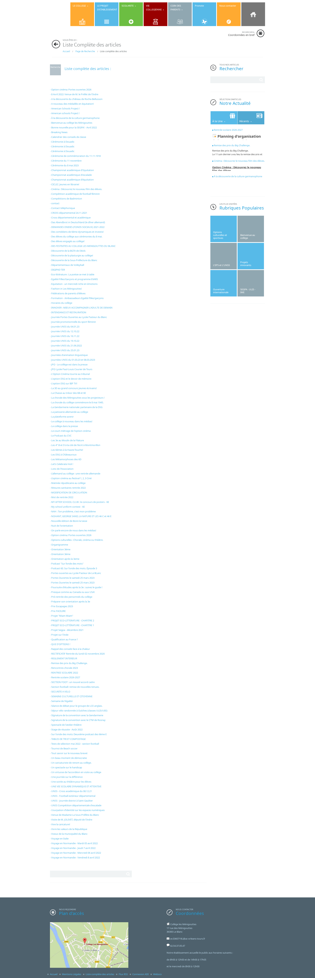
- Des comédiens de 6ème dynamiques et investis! (77, 231)
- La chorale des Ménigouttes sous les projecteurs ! (77, 397)
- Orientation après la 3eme (64, 558)
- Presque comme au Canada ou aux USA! (72, 592)
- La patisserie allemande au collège (69, 412)
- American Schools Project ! (65, 108)
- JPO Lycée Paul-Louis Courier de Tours (71, 369)
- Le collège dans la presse (64, 426)
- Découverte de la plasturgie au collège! (71, 255)
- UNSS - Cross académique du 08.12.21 (71, 791)
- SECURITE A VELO (60, 691)
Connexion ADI (140, 974)
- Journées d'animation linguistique (69, 355)
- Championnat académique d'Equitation (72, 170)
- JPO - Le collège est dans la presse (69, 364)
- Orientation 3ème (60, 549)
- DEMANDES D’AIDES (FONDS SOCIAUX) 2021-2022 (77, 227)
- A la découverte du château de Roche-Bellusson (76, 99)
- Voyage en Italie (59, 838)
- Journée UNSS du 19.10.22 (64, 340)
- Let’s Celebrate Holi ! (61, 464)
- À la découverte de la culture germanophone (75, 118)
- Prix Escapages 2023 (61, 606)
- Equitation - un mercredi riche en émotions (74, 284)
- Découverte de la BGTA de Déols (67, 250)
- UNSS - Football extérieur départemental (72, 795)
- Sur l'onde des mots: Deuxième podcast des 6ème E (78, 734)
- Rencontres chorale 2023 (64, 668)
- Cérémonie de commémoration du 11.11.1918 (75, 156)
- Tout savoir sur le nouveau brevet (69, 753)
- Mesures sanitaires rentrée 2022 (68, 487)
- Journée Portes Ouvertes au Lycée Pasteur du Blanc (78, 317)
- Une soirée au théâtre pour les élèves (70, 781)
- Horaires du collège (61, 302)
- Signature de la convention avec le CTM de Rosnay (78, 720)
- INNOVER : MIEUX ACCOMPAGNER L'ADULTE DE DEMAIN (81, 307)
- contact (54, 203)
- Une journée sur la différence (66, 777)
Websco (157, 974)
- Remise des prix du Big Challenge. (69, 663)
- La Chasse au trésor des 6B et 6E (68, 393)
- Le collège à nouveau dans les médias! (71, 421)
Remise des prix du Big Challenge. (232, 145)
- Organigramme (59, 544)
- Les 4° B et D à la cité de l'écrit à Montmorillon (75, 445)
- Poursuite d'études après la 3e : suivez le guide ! (76, 587)
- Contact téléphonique (62, 208)
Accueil (66, 51)
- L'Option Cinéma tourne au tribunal (70, 374)
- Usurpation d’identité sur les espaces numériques (77, 810)
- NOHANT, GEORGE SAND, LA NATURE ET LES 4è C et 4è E (80, 516)
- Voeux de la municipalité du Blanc (69, 833)
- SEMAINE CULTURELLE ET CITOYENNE (71, 696)
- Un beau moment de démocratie (68, 758)
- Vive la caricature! (60, 824)
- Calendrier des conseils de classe (68, 137)
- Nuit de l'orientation (61, 525)
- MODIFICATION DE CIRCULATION (68, 492)
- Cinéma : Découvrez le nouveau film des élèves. (76, 189)
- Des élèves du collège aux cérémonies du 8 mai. (76, 236)
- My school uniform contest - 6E (67, 506)
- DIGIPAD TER (57, 269)
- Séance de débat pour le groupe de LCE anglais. (76, 705)
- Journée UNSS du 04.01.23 (64, 326)
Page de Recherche (85, 51)
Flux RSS (123, 974)
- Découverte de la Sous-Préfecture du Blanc (73, 260)
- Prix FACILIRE (58, 611)
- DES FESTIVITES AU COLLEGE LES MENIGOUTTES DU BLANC (83, 246)
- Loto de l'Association (61, 468)
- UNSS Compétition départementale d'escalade (75, 805)
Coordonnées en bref (241, 34)
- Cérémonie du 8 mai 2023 (64, 165)
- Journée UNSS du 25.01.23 (64, 350)
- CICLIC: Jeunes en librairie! (64, 184)
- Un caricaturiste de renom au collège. (71, 762)
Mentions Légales (71, 974)
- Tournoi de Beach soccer (63, 748)
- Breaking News (58, 132)
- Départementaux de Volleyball (67, 265)
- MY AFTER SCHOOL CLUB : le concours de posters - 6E (79, 502)
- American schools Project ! (65, 113)
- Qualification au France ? (64, 639)
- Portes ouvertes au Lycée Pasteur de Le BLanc (75, 573)
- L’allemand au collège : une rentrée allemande (75, 473)
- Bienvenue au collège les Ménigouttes (71, 122)
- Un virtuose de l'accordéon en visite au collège (75, 772)
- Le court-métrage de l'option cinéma (70, 430)
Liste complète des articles (100, 974)
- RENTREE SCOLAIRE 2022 (64, 672)
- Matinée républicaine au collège (67, 483)
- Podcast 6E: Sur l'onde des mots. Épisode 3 (73, 568)
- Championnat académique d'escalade (71, 174)
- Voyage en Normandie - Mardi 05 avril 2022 (74, 843)
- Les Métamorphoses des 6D (65, 459)
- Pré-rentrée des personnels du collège (71, 596)
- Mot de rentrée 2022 (61, 497)
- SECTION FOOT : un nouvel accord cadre (72, 682)
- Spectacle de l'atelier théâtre (65, 724)
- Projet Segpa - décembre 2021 (66, 630)
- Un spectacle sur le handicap (66, 767)
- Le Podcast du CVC (60, 435)
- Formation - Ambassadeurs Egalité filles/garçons (77, 298)
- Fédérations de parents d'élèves (67, 293)
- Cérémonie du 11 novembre (65, 160)
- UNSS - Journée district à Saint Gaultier (71, 800)
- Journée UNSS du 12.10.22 (64, 331)
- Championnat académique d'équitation (72, 179)
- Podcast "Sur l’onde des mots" (66, 563)
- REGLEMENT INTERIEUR (63, 658)
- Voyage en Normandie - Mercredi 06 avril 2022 (75, 852)
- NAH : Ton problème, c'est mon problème (73, 511)
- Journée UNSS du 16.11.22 (64, 336)
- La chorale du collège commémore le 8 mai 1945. (77, 402)
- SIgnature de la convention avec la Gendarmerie (76, 715)
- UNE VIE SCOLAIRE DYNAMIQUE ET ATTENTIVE (75, 786)
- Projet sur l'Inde (59, 634)
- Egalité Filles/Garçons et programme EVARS (74, 279)
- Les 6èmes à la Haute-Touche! (66, 449)
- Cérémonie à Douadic (62, 141)
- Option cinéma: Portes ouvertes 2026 (70, 89)
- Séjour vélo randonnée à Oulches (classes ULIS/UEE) (78, 710)
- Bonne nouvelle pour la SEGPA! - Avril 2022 (73, 127)
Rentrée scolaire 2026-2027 (228, 129)
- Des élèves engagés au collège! (67, 241)
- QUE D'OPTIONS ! (60, 644)
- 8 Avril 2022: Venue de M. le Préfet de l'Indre (74, 94)
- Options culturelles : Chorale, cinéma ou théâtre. (76, 540)
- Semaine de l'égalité (61, 701)
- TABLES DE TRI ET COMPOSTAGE (68, 739)
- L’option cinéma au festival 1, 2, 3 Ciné (71, 478)
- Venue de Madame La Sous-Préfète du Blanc (74, 814)
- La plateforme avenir (62, 416)
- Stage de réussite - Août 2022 (66, 729)
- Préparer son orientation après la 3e (70, 601)
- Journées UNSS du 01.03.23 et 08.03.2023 (72, 359)
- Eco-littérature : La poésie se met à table (72, 274)
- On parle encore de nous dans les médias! (73, 530)
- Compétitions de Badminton (66, 198)
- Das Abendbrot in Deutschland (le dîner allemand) (77, 222)
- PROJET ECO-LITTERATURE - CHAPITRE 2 (72, 620)
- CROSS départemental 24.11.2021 (68, 212)
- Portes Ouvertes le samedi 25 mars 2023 (72, 577)
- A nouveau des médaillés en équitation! (72, 103)
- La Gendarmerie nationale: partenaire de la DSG (76, 407)
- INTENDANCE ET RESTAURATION (68, 312)
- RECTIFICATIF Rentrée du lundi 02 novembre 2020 (77, 653)
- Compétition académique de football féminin (75, 193)
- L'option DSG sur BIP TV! (63, 383)
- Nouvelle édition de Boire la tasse (68, 521)
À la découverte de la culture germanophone (238, 176)
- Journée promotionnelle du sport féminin (73, 321)
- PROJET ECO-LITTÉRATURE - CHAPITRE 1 (72, 625)
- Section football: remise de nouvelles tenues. (74, 686)
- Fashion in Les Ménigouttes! (66, 288)
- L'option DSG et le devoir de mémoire (70, 378)
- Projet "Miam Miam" (61, 615)
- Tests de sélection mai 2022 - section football (74, 743)
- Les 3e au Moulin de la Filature (67, 440)
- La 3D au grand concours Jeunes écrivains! (73, 388)
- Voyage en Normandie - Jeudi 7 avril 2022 (73, 848)
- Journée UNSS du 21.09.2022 (66, 345)
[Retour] (56, 44)
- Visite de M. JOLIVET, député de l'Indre (71, 819)
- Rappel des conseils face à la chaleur (70, 649)
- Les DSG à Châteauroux (63, 454)
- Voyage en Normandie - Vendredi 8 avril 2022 (75, 857)
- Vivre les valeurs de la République (68, 829)
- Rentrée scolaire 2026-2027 (65, 677)
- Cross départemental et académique (70, 217)
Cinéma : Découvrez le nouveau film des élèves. (239, 160)
